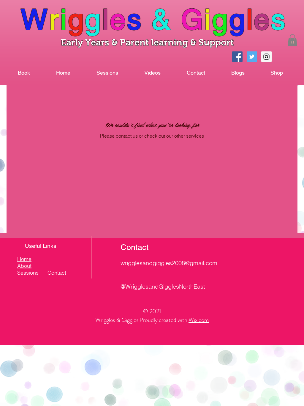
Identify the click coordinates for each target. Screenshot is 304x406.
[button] (292, 40)
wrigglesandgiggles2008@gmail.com (169, 263)
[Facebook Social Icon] (237, 56)
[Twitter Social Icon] (252, 56)
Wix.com (199, 320)
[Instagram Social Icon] (266, 56)
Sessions (28, 272)
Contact (57, 272)
